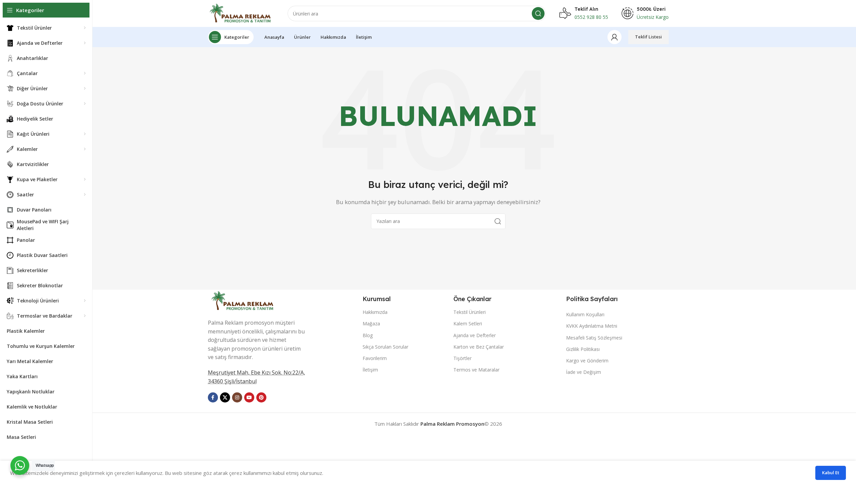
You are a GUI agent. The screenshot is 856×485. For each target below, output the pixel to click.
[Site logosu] (241, 12)
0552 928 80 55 (591, 17)
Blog (368, 335)
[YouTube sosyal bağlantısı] (249, 397)
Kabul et (830, 473)
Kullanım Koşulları (585, 314)
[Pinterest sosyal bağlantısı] (261, 397)
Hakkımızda (375, 312)
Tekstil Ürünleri (469, 312)
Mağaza (371, 323)
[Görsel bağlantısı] (243, 300)
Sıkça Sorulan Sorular (385, 347)
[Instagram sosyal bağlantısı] (237, 397)
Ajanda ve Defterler (474, 335)
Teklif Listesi (648, 37)
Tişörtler (462, 358)
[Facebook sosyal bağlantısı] (213, 397)
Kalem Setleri (467, 323)
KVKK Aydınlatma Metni (591, 326)
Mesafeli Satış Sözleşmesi (594, 337)
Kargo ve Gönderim (587, 360)
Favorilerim (375, 358)
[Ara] (538, 13)
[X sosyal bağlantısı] (225, 397)
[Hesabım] (614, 37)
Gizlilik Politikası (583, 349)
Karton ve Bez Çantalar (478, 347)
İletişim (370, 369)
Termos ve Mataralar (476, 369)
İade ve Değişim (583, 372)
